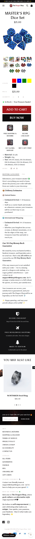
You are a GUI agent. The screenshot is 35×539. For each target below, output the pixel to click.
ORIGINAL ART (7, 472)
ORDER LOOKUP (8, 445)
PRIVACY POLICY (8, 441)
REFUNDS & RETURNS (10, 432)
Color (5, 83)
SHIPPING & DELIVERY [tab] (10, 174)
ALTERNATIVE (7, 462)
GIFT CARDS (6, 475)
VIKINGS (5, 465)
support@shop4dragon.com (14, 278)
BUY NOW (17, 118)
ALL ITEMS (6, 459)
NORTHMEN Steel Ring (17, 395)
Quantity (6, 97)
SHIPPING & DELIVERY (11, 435)
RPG (4, 468)
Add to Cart (17, 109)
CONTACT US (7, 451)
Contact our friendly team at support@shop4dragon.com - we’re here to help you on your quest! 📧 (16, 484)
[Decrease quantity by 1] (13, 97)
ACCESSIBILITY (8, 448)
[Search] (27, 5)
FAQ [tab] (23, 174)
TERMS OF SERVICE (9, 438)
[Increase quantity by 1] (23, 97)
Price (4, 91)
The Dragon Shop (22, 529)
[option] (17, 40)
